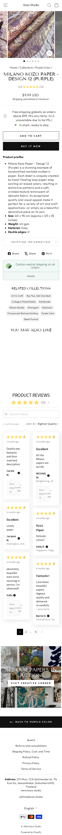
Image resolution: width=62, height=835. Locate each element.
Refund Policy (31, 757)
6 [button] (36, 632)
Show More (44, 609)
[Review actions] (24, 436)
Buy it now (31, 146)
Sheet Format (31, 319)
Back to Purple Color (33, 722)
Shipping (17, 99)
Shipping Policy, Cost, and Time (31, 751)
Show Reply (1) (11, 488)
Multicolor (47, 307)
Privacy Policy (31, 763)
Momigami (33, 307)
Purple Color (42, 67)
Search (31, 740)
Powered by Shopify (31, 832)
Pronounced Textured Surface (23, 313)
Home (13, 67)
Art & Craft (17, 295)
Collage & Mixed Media (23, 301)
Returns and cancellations (31, 745)
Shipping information (31, 242)
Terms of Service (31, 768)
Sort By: (31, 424)
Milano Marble (16, 307)
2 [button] (26, 632)
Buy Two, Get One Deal (39, 295)
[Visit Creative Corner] (31, 677)
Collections (26, 67)
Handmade (44, 301)
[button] (49, 402)
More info (31, 276)
